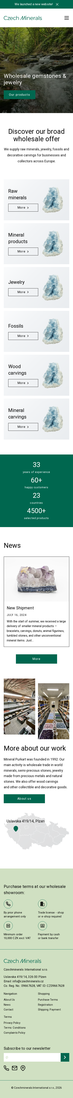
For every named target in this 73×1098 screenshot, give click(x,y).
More (36, 659)
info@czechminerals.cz (28, 981)
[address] (22, 1068)
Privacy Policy (12, 1022)
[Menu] (66, 18)
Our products (19, 94)
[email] (14, 1068)
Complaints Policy (14, 1032)
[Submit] (65, 1057)
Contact (8, 1009)
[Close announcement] (57, 4)
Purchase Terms (48, 999)
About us (24, 798)
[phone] (6, 1068)
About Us (9, 999)
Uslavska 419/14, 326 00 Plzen (25, 977)
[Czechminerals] (23, 18)
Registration (45, 1004)
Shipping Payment (49, 1009)
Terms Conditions (15, 1027)
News (7, 1004)
